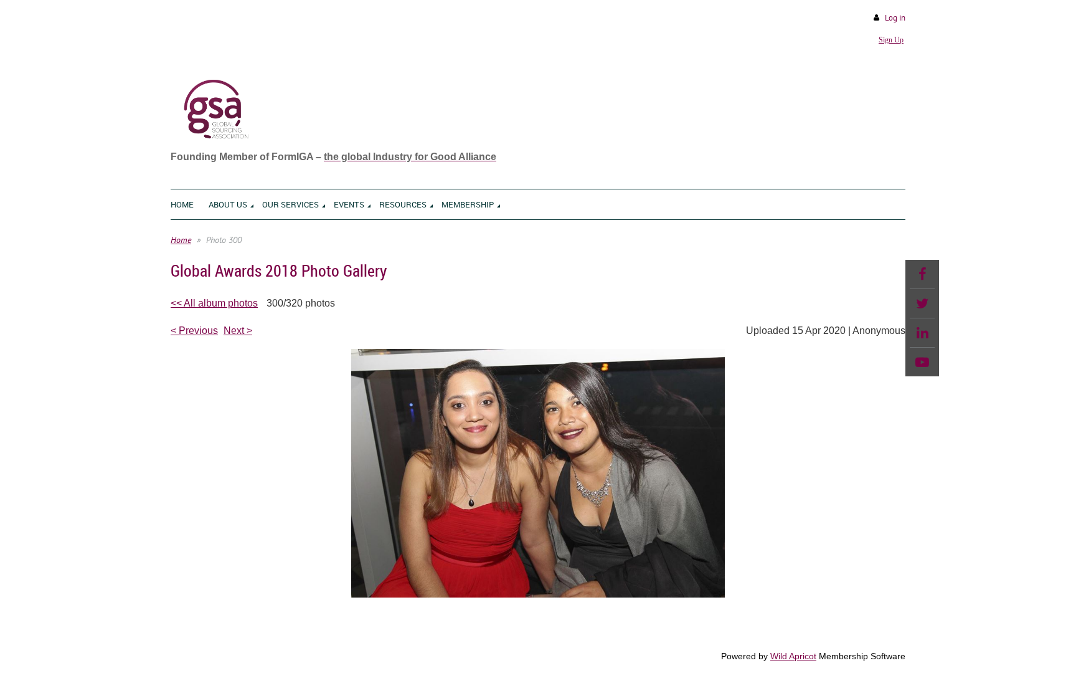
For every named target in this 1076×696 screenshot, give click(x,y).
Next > (238, 330)
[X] (922, 303)
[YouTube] (922, 362)
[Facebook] (922, 274)
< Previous (194, 330)
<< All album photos (214, 303)
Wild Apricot (793, 656)
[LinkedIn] (922, 332)
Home (181, 240)
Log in (895, 17)
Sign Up (891, 40)
